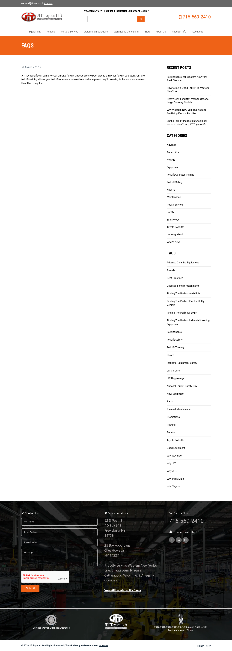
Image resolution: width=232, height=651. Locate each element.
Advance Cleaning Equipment (183, 262)
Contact (48, 3)
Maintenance (174, 197)
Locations (197, 31)
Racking (171, 424)
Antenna (103, 645)
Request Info (179, 31)
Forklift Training (175, 347)
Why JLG (171, 471)
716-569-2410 (197, 17)
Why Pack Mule (175, 478)
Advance (171, 144)
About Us (161, 31)
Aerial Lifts (173, 152)
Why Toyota (173, 486)
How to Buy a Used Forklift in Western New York (188, 89)
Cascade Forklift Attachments (183, 285)
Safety (170, 212)
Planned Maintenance (178, 409)
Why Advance (174, 455)
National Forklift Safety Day (182, 386)
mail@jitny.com (33, 3)
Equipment (35, 31)
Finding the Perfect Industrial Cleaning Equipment (188, 322)
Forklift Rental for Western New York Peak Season (187, 78)
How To (171, 189)
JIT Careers (173, 370)
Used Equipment (176, 447)
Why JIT (171, 463)
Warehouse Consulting (126, 31)
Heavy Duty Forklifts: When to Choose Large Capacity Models (188, 100)
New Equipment (175, 393)
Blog (147, 31)
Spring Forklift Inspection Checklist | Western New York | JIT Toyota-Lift (187, 122)
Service (171, 432)
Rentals (51, 31)
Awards (171, 159)
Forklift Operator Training (180, 174)
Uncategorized (175, 234)
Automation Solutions (96, 31)
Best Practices (175, 278)
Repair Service (175, 204)
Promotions (173, 416)
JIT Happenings (175, 378)
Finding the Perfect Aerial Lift (183, 293)
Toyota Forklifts (175, 227)
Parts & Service (69, 31)
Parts (170, 401)
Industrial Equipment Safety (182, 362)
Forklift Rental (174, 331)
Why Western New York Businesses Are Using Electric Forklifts (186, 111)
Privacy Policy (204, 646)
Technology (173, 219)
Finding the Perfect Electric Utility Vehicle (185, 303)
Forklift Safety (175, 182)
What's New (173, 242)
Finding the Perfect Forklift (182, 312)
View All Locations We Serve (122, 590)
